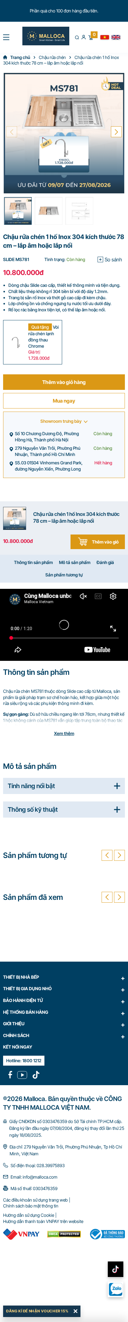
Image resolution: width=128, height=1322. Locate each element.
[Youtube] (22, 1075)
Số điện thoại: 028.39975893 (38, 1165)
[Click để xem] (64, 133)
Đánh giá (105, 562)
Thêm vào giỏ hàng (64, 382)
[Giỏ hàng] (90, 37)
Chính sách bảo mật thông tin (30, 1205)
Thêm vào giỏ (105, 541)
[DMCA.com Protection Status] (64, 1234)
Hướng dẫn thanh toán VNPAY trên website (43, 1221)
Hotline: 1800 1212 (23, 1060)
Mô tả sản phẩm (74, 562)
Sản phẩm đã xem (33, 897)
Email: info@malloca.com (34, 1177)
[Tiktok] (36, 1075)
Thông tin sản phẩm (33, 562)
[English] (116, 37)
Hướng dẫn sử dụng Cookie (28, 1215)
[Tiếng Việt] (104, 37)
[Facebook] (10, 1075)
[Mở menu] (6, 37)
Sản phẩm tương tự (64, 574)
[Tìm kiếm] (77, 37)
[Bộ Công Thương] (107, 1234)
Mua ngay (64, 401)
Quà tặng (40, 327)
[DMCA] (21, 1234)
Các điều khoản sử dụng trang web (35, 1199)
